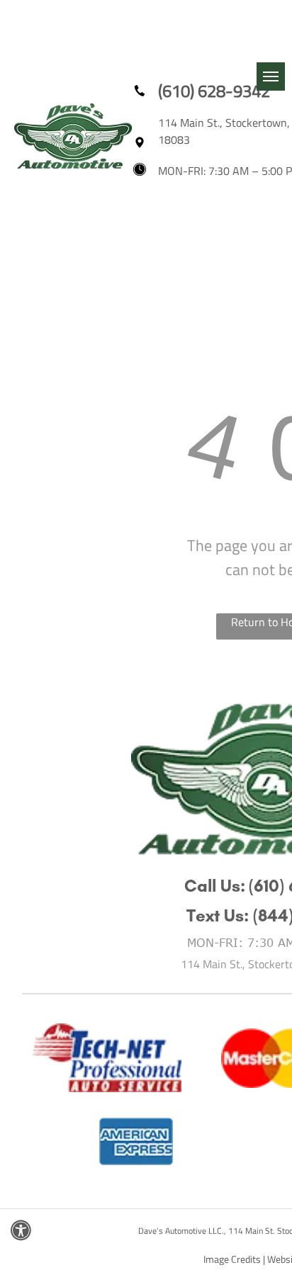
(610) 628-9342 (214, 90)
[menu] (271, 76)
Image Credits (232, 1259)
